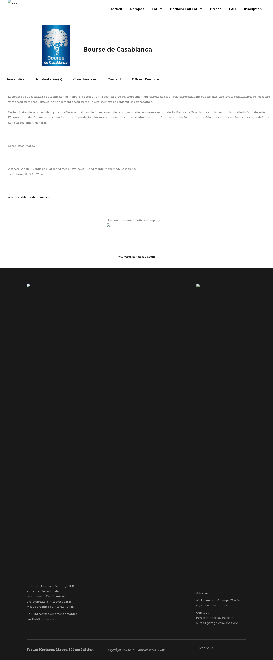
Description (15, 79)
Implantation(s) (49, 79)
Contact (114, 79)
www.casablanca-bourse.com (29, 197)
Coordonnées (85, 79)
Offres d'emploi (145, 79)
